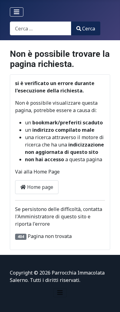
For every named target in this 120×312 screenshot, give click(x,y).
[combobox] (40, 28)
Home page (39, 187)
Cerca (88, 28)
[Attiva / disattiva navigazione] (16, 12)
